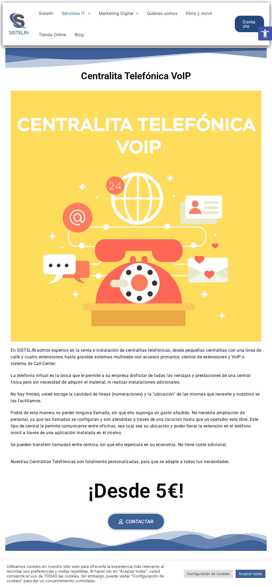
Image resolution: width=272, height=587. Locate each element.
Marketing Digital (116, 13)
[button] (265, 33)
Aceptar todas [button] (250, 574)
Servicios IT (73, 13)
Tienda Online (52, 34)
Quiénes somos (162, 13)
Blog (79, 34)
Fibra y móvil (199, 13)
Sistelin (46, 13)
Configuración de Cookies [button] (208, 574)
